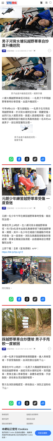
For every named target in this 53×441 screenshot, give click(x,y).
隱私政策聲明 (7, 424)
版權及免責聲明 (32, 414)
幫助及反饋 (30, 419)
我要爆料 (29, 424)
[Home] (11, 2)
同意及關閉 (42, 433)
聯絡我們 (5, 414)
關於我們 (5, 419)
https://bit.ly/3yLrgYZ (12, 252)
